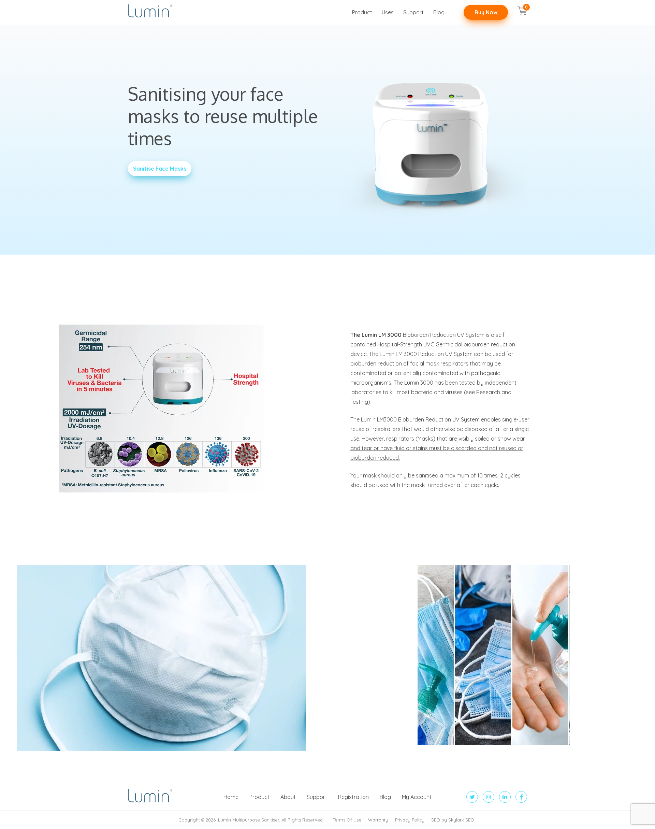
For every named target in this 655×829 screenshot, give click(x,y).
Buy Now (486, 12)
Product (362, 12)
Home (230, 797)
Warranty (378, 820)
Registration (353, 797)
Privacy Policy (409, 820)
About (288, 797)
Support (413, 12)
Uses (388, 12)
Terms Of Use (347, 820)
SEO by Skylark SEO (452, 820)
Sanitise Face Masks (159, 168)
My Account (417, 797)
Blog (439, 12)
